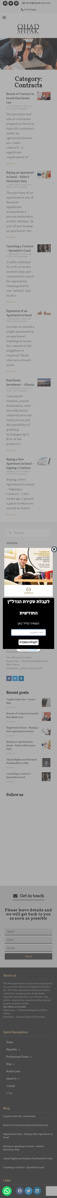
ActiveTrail (33, 650)
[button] (29, 642)
